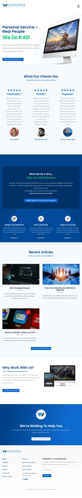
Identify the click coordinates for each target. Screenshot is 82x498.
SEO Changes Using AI (20, 288)
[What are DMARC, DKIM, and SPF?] (20, 318)
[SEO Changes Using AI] (20, 274)
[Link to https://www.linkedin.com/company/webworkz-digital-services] (29, 479)
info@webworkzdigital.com (30, 473)
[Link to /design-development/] (14, 219)
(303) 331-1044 (26, 475)
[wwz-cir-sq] (11, 451)
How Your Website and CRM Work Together (60, 289)
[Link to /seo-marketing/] (41, 219)
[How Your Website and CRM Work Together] (61, 274)
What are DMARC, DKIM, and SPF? (20, 332)
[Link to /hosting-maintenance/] (68, 219)
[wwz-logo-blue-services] (13, 4)
